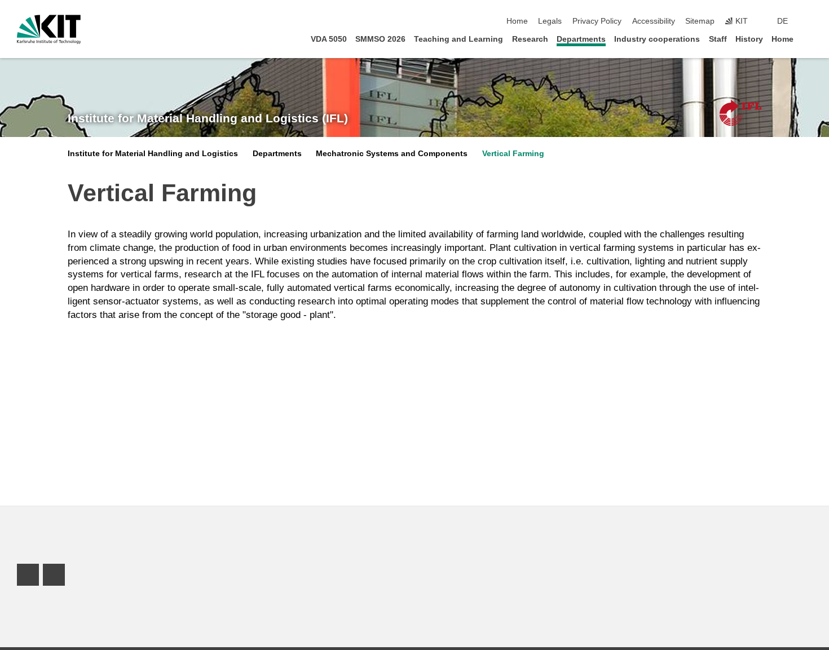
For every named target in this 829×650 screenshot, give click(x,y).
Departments (581, 39)
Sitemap (700, 21)
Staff (718, 39)
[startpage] (808, 38)
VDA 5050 (329, 39)
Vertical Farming (513, 153)
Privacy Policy (596, 21)
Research (530, 39)
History (749, 39)
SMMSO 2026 (380, 39)
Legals (550, 21)
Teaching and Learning (458, 39)
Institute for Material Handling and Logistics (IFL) (208, 118)
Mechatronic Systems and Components (392, 153)
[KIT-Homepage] (49, 29)
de (782, 21)
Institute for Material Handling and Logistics (153, 153)
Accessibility (653, 21)
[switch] (808, 21)
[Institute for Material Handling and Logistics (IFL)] (740, 113)
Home (517, 21)
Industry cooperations (657, 39)
